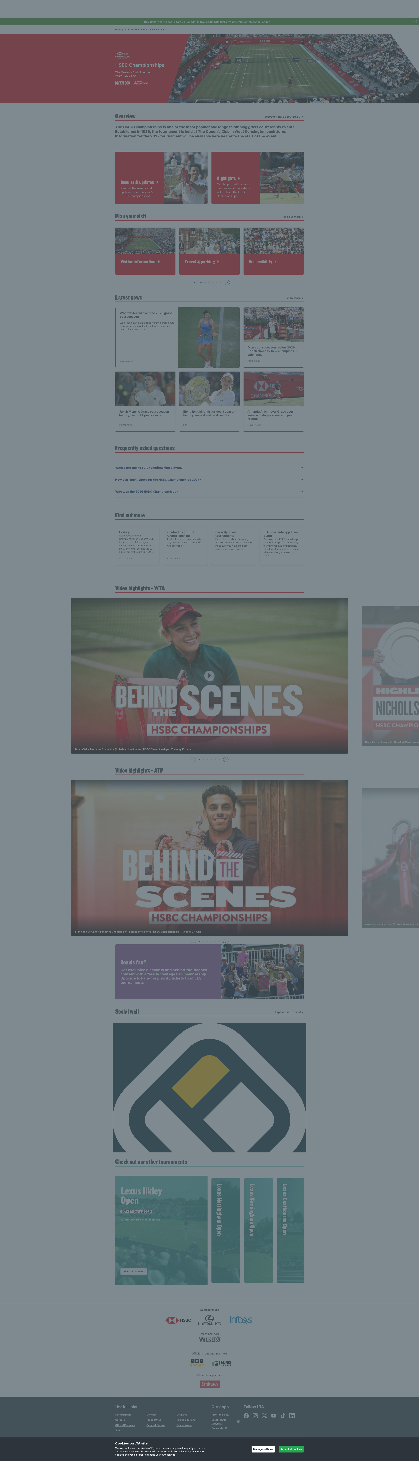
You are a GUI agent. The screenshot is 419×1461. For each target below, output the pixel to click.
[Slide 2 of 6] (203, 759)
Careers (120, 1419)
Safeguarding (123, 1414)
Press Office (153, 1419)
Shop (118, 1430)
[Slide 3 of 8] (209, 282)
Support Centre (155, 1425)
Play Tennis (218, 1414)
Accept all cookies (291, 1449)
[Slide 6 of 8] (220, 282)
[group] (161, 1230)
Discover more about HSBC (283, 116)
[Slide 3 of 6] (207, 759)
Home (118, 29)
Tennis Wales (184, 1425)
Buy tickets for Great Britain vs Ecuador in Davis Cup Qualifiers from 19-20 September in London (207, 22)
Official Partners (125, 1425)
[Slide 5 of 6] (215, 759)
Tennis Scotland (186, 1419)
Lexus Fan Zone (132, 29)
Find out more (292, 216)
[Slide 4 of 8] (212, 282)
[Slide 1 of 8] (201, 282)
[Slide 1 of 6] (199, 759)
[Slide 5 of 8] (216, 282)
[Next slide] (227, 282)
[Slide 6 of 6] (219, 759)
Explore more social (288, 1012)
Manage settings (263, 1449)
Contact (151, 1414)
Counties (181, 1414)
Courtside (217, 1428)
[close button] (415, 22)
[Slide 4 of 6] (211, 759)
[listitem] (246, 1415)
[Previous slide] (194, 282)
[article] (161, 178)
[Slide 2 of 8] (205, 282)
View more (294, 298)
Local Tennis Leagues (218, 1421)
